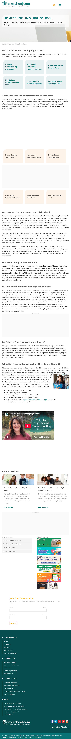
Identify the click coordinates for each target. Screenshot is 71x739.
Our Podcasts (8, 650)
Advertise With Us (9, 673)
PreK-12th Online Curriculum (12, 540)
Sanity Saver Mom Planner (12, 685)
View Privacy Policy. (41, 735)
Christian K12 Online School (11, 544)
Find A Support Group (10, 671)
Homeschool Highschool (11, 712)
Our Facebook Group (10, 653)
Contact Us (7, 644)
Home (4, 44)
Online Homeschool (9, 551)
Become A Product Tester (11, 665)
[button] (54, 5)
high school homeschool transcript (35, 400)
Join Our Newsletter (10, 662)
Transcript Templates (10, 682)
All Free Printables (9, 694)
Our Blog (7, 647)
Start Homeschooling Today (12, 703)
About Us (7, 641)
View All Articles (8, 715)
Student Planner (8, 688)
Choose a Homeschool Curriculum (14, 706)
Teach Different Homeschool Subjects (15, 709)
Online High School (9, 547)
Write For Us (7, 668)
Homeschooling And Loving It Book (14, 691)
